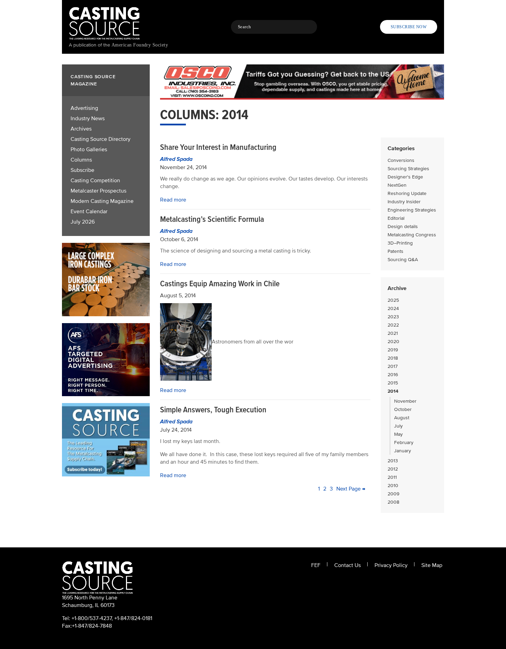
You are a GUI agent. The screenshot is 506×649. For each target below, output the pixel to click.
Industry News (88, 118)
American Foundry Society (140, 45)
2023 (393, 317)
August (401, 418)
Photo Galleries (89, 149)
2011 (392, 477)
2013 (393, 461)
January (402, 451)
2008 (393, 502)
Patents (395, 251)
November (405, 401)
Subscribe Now (408, 26)
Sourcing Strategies (408, 169)
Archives (81, 128)
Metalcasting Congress (412, 235)
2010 (393, 485)
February (403, 442)
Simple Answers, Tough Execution (213, 410)
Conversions (401, 160)
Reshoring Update (407, 193)
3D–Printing (400, 243)
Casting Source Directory (100, 139)
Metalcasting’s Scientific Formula (212, 219)
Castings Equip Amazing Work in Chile (220, 284)
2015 (393, 383)
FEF (315, 565)
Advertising (84, 108)
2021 (393, 333)
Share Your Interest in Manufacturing (218, 147)
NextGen (397, 185)
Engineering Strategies (412, 210)
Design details (403, 226)
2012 (393, 469)
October (403, 409)
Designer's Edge (405, 177)
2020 (393, 341)
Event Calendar (89, 211)
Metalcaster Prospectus (98, 190)
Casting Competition (95, 180)
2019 (393, 350)
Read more (173, 199)
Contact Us (347, 565)
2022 (393, 325)
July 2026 (83, 221)
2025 (393, 300)
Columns (81, 159)
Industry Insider (404, 202)
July (398, 426)
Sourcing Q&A (403, 259)
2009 (393, 494)
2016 (393, 375)
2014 (393, 391)
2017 (393, 366)
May (398, 434)
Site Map (431, 565)
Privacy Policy (391, 565)
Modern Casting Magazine (102, 201)
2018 (393, 358)
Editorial (396, 218)
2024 (393, 308)
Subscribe (82, 170)
